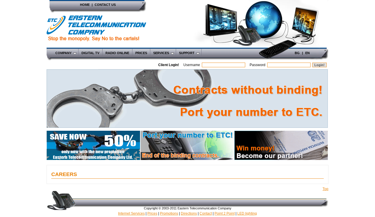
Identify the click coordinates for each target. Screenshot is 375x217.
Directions (189, 213)
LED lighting (247, 213)
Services (161, 53)
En (307, 53)
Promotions (169, 213)
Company (63, 53)
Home (85, 4)
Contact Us (105, 4)
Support (187, 53)
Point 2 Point (224, 213)
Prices (141, 53)
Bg (297, 53)
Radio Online (117, 53)
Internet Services (131, 213)
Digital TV (90, 53)
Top (325, 189)
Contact (206, 213)
